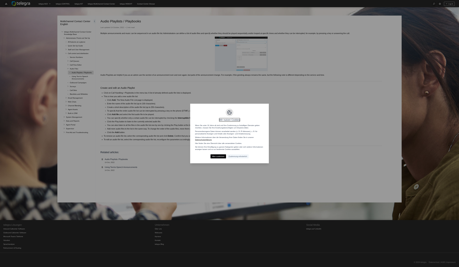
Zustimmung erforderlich (238, 156)
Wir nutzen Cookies (229, 120)
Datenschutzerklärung (203, 140)
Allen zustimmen (218, 156)
